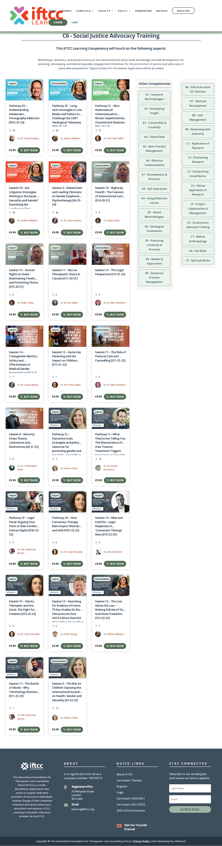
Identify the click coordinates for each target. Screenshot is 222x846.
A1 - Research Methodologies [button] (154, 97)
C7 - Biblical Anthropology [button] (198, 239)
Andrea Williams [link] (72, 138)
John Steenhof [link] (114, 551)
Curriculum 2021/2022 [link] (131, 804)
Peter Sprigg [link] (70, 634)
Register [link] (183, 10)
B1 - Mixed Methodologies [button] (154, 215)
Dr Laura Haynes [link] (73, 220)
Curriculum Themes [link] (129, 780)
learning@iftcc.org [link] (83, 809)
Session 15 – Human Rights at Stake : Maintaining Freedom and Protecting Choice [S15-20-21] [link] (23, 278)
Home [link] (53, 11)
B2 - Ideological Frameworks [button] (154, 229)
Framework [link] (143, 11)
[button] (190, 809)
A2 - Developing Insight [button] (154, 111)
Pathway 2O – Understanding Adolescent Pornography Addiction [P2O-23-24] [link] (24, 114)
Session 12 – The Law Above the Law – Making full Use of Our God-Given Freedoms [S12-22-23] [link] (109, 609)
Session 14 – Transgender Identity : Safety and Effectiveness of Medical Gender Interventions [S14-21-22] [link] (23, 364)
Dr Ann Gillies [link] (71, 302)
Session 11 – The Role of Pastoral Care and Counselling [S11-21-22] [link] (110, 356)
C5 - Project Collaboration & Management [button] (198, 208)
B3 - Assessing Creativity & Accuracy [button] (154, 245)
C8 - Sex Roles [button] (198, 251)
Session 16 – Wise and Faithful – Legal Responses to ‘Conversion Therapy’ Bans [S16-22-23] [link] (109, 526)
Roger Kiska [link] (113, 220)
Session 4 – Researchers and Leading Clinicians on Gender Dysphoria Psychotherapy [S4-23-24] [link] (67, 196)
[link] (37, 15)
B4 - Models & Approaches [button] (154, 261)
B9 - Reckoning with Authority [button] (197, 131)
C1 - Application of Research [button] (197, 146)
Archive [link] (162, 11)
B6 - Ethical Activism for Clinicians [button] (197, 89)
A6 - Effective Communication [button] (154, 163)
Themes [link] (66, 11)
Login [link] (58, 22)
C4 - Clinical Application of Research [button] (198, 190)
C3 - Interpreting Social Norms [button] (198, 174)
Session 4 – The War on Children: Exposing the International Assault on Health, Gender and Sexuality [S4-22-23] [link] (67, 692)
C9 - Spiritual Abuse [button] (198, 260)
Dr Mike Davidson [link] (116, 302)
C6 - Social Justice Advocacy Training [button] (197, 225)
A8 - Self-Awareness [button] (154, 189)
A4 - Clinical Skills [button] (154, 137)
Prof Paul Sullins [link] (115, 138)
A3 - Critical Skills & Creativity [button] (154, 125)
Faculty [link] (104, 11)
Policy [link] (123, 11)
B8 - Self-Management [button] (197, 117)
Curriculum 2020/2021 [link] (131, 798)
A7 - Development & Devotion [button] (154, 177)
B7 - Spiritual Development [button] (198, 103)
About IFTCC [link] (125, 774)
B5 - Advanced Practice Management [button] (154, 277)
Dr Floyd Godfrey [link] (30, 138)
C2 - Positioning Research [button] (198, 160)
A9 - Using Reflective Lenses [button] (154, 201)
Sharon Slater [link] (71, 468)
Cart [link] (75, 22)
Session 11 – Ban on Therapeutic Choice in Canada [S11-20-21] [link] (66, 274)
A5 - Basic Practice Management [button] (154, 149)
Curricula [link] (83, 11)
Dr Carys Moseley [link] (73, 551)
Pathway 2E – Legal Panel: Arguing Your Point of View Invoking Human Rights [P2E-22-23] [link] (24, 526)
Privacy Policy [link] (141, 841)
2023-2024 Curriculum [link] (131, 810)
